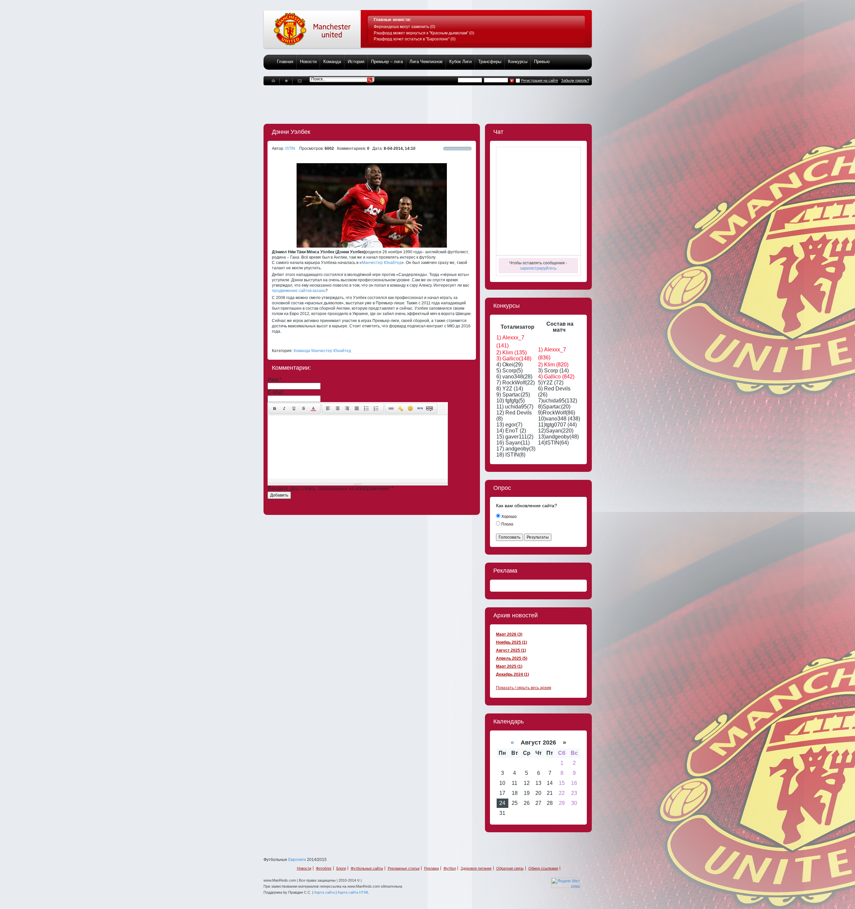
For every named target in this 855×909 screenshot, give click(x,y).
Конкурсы (517, 61)
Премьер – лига (387, 61)
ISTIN (290, 148)
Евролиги (297, 859)
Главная (285, 61)
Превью (542, 61)
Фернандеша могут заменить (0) (404, 26)
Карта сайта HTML (353, 892)
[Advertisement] (385, 100)
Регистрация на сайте (539, 80)
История (356, 61)
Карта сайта (324, 892)
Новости (308, 61)
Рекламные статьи (403, 868)
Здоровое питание (476, 868)
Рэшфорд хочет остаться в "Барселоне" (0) (415, 39)
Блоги (341, 868)
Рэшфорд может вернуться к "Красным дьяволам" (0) (424, 33)
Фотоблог (324, 868)
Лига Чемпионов (426, 61)
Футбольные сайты (367, 868)
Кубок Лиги (460, 61)
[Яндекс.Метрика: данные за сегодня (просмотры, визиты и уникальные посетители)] (565, 883)
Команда (332, 61)
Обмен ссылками (543, 868)
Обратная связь (510, 868)
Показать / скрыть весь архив (523, 687)
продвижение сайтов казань (298, 290)
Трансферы (489, 61)
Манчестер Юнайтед (381, 262)
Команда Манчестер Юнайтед (322, 350)
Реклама (431, 868)
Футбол (450, 868)
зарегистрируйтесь (538, 268)
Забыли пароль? (575, 80)
